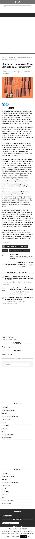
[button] (33, 14)
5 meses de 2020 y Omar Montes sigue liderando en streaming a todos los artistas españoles (19, 278)
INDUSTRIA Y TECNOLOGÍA (10, 416)
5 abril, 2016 (6, 72)
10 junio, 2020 (7, 282)
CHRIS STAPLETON (11, 246)
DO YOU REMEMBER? (8, 410)
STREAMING (25, 250)
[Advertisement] (17, 35)
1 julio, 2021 (15, 292)
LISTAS (5, 250)
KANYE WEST (23, 246)
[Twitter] (19, 2)
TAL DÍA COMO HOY (8, 435)
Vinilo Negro (16, 72)
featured (4, 413)
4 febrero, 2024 (10, 301)
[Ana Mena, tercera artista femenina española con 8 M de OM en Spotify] (5, 289)
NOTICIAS (5, 429)
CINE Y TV (5, 407)
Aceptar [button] (24, 536)
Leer (28, 536)
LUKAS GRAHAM (14, 250)
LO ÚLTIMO (5, 426)
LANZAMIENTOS (7, 419)
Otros (3, 432)
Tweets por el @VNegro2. (9, 339)
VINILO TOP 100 (6, 438)
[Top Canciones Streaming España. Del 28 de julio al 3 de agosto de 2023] (3, 298)
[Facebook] (15, 2)
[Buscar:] (17, 364)
